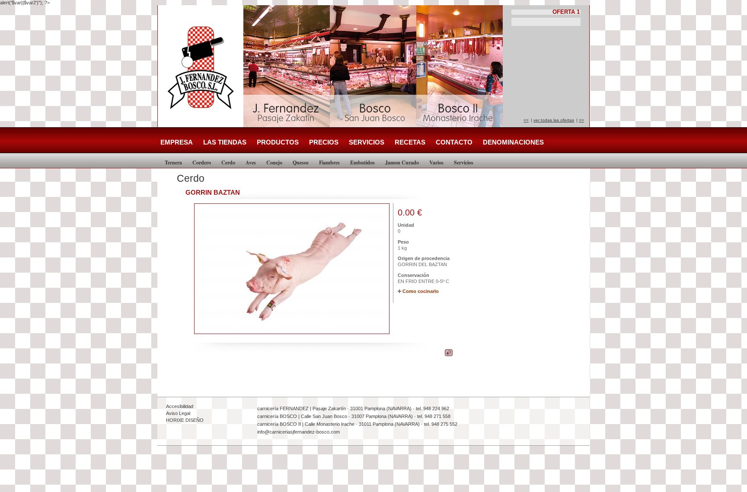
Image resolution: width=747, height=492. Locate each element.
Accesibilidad (179, 406)
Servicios (463, 162)
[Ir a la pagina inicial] (203, 113)
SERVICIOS (366, 142)
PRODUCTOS (278, 142)
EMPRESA (176, 142)
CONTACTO (454, 142)
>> (581, 120)
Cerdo (228, 162)
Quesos (301, 162)
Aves (251, 162)
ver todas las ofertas (553, 120)
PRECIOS (323, 142)
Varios (436, 162)
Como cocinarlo (420, 291)
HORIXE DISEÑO (185, 420)
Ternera (173, 162)
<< (526, 120)
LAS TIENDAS (224, 142)
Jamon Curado (402, 162)
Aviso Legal (178, 413)
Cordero (201, 162)
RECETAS (410, 142)
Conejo (274, 162)
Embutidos (362, 162)
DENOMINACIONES (513, 142)
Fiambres (329, 162)
